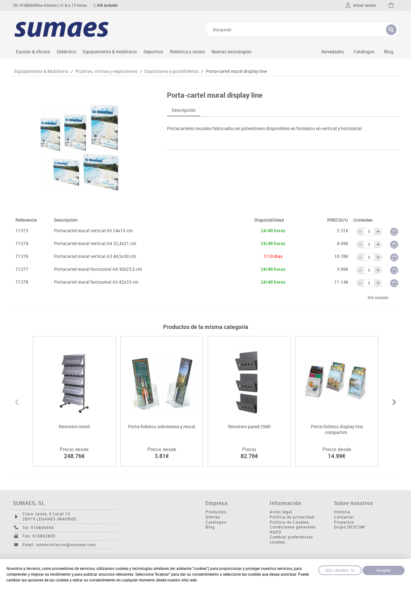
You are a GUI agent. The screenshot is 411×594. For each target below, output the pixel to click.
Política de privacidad (292, 517)
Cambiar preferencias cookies (291, 540)
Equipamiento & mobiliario (110, 52)
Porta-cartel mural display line (236, 71)
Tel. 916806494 (26, 5)
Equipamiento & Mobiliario (41, 71)
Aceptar (383, 570)
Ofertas (213, 517)
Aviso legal (281, 512)
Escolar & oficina (33, 52)
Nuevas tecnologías (231, 52)
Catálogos (364, 52)
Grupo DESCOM (349, 527)
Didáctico (66, 52)
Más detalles (337, 570)
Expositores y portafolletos (171, 71)
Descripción (184, 110)
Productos (216, 512)
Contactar (344, 517)
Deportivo (153, 52)
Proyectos (344, 522)
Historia (342, 512)
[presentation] (17, 401)
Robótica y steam (187, 52)
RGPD (275, 532)
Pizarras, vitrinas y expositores (106, 71)
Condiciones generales (293, 527)
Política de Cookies (289, 522)
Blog (388, 52)
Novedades (332, 52)
